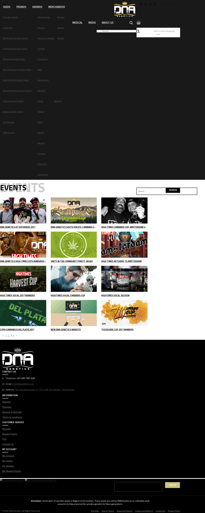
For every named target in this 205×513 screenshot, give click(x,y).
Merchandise (56, 7)
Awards (37, 7)
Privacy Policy (174, 510)
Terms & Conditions (12, 417)
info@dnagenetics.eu (23, 384)
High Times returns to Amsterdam (121, 261)
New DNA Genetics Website (66, 329)
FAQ (4, 439)
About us (107, 22)
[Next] (17, 336)
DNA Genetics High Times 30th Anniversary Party (23, 261)
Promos (21, 7)
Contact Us (8, 444)
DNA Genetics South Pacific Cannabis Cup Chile (74, 227)
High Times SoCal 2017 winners (17, 295)
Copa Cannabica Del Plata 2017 (17, 329)
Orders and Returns (144, 510)
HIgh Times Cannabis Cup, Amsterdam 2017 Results (124, 227)
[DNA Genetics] (124, 9)
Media (92, 22)
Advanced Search (124, 510)
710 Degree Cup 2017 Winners (117, 329)
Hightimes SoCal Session (115, 295)
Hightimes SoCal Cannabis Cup (68, 295)
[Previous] (3, 336)
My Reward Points (11, 471)
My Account (8, 456)
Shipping (6, 402)
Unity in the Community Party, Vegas (72, 261)
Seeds (6, 7)
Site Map (95, 510)
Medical (77, 22)
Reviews (6, 429)
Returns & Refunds (12, 412)
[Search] (138, 31)
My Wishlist (8, 466)
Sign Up (172, 484)
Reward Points (9, 434)
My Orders (7, 461)
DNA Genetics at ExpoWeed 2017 (17, 227)
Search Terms (108, 510)
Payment (7, 407)
